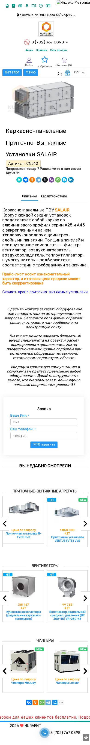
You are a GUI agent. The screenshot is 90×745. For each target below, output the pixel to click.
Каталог (12, 72)
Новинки (41, 50)
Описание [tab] (29, 196)
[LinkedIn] (71, 180)
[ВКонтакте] (25, 180)
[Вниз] (86, 737)
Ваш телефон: (23, 429)
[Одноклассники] (32, 180)
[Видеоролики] (7, 6)
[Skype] (64, 180)
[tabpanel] (45, 248)
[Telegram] (38, 180)
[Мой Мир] (54, 702)
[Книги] (14, 6)
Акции (29, 50)
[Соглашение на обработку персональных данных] (48, 6)
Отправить (46, 444)
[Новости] (20, 6)
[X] (45, 180)
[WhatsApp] (58, 180)
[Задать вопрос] (41, 6)
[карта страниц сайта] (34, 6)
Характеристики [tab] (54, 196)
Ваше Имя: (19, 415)
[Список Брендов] (27, 6)
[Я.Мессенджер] (19, 180)
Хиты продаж (58, 50)
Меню (31, 72)
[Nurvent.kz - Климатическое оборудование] (46, 29)
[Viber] (51, 180)
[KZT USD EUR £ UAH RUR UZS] (75, 72)
